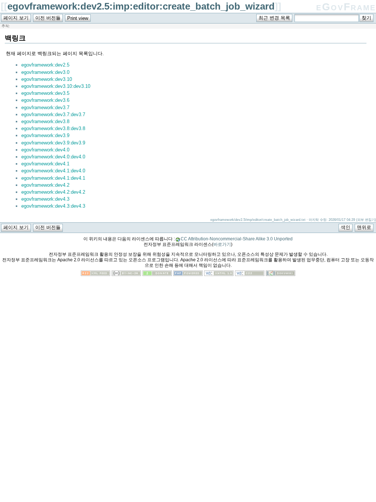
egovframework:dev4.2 (45, 185)
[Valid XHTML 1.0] (219, 274)
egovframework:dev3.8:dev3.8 (53, 128)
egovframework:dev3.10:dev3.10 (55, 86)
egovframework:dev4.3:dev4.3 (53, 206)
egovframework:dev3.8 (45, 121)
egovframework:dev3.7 (45, 107)
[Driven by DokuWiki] (280, 274)
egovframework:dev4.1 (45, 163)
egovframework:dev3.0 (45, 72)
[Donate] (157, 274)
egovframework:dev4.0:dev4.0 (53, 156)
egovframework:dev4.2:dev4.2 (53, 192)
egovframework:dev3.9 (45, 135)
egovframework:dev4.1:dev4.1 (53, 178)
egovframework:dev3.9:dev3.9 (53, 143)
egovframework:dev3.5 (45, 93)
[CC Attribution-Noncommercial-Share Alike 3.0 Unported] (126, 274)
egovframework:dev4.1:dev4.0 (53, 170)
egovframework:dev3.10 (46, 79)
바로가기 (222, 244)
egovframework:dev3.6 (45, 100)
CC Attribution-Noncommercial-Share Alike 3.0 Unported (237, 239)
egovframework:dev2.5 (45, 65)
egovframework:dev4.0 (45, 150)
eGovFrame (346, 6)
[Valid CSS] (249, 274)
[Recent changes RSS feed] (95, 274)
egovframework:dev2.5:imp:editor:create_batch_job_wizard (141, 6)
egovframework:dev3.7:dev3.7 (53, 114)
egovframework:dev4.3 (45, 199)
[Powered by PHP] (188, 274)
